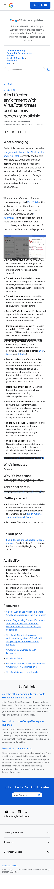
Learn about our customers (17, 748)
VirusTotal (32, 202)
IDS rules (22, 354)
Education (13, 61)
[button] (27, 832)
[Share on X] (25, 132)
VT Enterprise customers (29, 491)
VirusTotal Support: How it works (22, 672)
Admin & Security (16, 58)
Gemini (11, 56)
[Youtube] (7, 812)
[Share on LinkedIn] (13, 132)
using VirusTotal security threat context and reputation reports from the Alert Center (24, 457)
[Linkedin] (19, 812)
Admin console (10, 121)
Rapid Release (24, 121)
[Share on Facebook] (19, 132)
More (10, 63)
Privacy (11, 872)
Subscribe (40, 5)
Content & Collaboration (20, 53)
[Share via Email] (7, 132)
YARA (41, 351)
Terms (17, 872)
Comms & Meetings (17, 50)
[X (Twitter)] (13, 812)
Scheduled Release (12, 124)
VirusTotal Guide (14, 658)
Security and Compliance (32, 124)
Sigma (9, 354)
